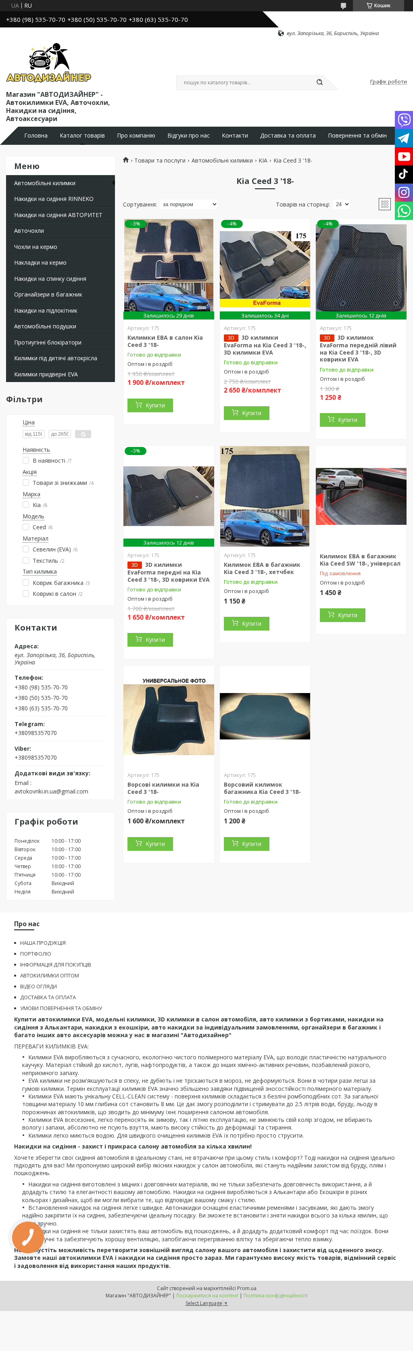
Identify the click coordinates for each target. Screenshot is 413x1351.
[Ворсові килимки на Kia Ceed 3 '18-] (168, 716)
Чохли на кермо (35, 247)
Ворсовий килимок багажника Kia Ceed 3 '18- (262, 788)
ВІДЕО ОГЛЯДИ (38, 986)
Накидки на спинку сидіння (50, 278)
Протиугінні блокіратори (47, 342)
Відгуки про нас (188, 135)
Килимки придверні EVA (46, 374)
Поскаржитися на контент (207, 1295)
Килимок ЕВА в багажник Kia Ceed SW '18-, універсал (360, 559)
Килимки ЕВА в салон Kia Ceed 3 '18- (165, 341)
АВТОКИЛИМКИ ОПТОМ (49, 975)
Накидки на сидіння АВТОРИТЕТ (58, 215)
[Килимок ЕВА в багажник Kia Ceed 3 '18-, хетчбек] (265, 496)
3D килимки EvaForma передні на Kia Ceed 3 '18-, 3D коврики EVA (168, 572)
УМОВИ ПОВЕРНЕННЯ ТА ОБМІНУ (61, 1008)
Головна (36, 135)
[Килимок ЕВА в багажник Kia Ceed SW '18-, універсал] (361, 496)
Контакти (235, 135)
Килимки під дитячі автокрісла (55, 358)
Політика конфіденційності (276, 1295)
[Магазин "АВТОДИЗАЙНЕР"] (49, 63)
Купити (155, 405)
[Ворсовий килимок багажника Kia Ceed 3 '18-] (265, 716)
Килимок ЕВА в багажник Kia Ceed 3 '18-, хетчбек (262, 568)
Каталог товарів (82, 135)
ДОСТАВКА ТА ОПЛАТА (48, 997)
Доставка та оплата (288, 135)
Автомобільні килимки (44, 183)
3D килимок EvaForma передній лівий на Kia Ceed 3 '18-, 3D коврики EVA (358, 348)
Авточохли (29, 230)
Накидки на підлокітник (45, 310)
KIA (263, 160)
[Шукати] (319, 82)
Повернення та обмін (357, 135)
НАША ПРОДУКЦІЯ (43, 942)
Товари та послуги (160, 160)
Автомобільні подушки (45, 326)
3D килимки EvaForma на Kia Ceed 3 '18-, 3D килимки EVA (265, 345)
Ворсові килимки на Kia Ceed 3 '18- (163, 788)
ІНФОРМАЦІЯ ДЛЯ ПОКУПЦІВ (55, 964)
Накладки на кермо (40, 262)
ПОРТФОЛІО (35, 953)
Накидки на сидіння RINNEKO (54, 199)
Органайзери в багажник (48, 294)
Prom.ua (247, 1288)
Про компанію (136, 135)
